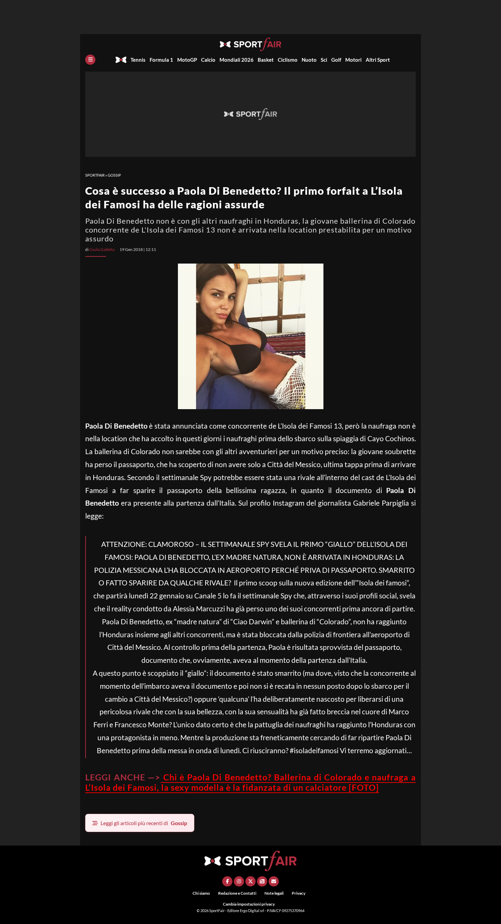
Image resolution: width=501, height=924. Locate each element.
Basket (266, 60)
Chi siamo (201, 893)
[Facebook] (227, 881)
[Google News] (262, 881)
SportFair (95, 175)
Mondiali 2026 (236, 60)
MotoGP (187, 60)
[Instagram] (239, 881)
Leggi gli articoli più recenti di (144, 823)
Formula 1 (161, 60)
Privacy (298, 893)
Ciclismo (288, 60)
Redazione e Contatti (237, 893)
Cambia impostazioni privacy (249, 904)
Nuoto (309, 60)
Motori (353, 60)
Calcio (208, 60)
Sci (324, 60)
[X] (250, 881)
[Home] (121, 59)
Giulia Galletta (102, 249)
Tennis (138, 60)
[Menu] (90, 60)
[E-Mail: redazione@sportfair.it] (274, 881)
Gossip (114, 175)
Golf (336, 60)
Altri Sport (378, 60)
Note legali (274, 893)
